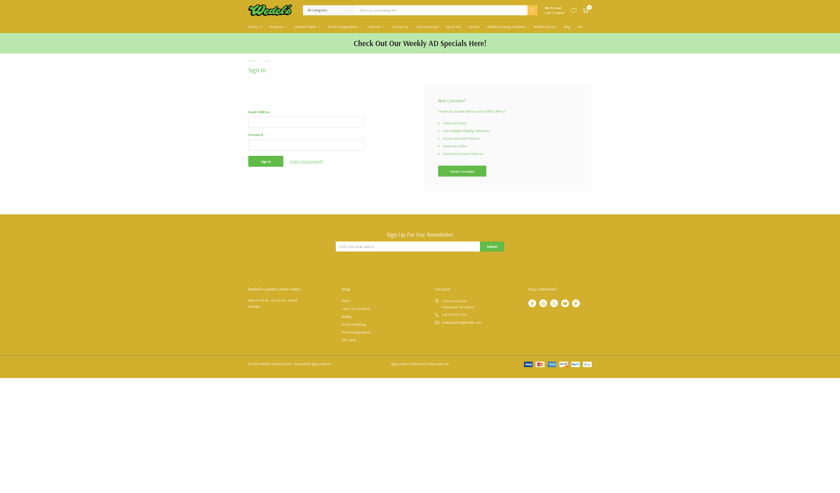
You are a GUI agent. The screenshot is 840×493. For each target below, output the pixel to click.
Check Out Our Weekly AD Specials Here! (420, 43)
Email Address (259, 112)
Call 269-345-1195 (454, 314)
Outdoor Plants (305, 26)
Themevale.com (438, 364)
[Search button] (532, 10)
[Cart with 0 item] (585, 10)
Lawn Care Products (356, 308)
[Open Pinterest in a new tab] (576, 303)
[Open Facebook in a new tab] (532, 303)
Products (276, 26)
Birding (347, 316)
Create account (462, 171)
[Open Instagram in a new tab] (543, 303)
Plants (346, 301)
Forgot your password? (306, 161)
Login (548, 13)
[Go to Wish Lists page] (574, 10)
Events (253, 26)
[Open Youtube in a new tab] (565, 303)
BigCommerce (321, 364)
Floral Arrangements (342, 26)
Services (374, 26)
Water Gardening (354, 324)
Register (560, 13)
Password (255, 134)
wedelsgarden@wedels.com (461, 322)
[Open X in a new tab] (554, 303)
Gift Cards (349, 340)
